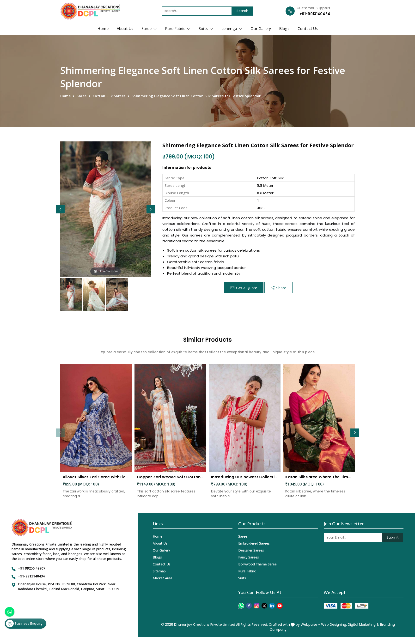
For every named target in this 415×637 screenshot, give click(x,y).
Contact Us (308, 28)
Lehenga (229, 28)
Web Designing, (334, 624)
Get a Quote (246, 287)
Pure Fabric (175, 28)
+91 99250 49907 (31, 568)
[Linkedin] (272, 605)
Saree (147, 28)
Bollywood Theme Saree (257, 564)
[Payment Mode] (346, 605)
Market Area (162, 578)
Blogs (284, 28)
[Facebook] (249, 605)
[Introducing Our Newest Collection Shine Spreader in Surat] (245, 418)
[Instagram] (257, 605)
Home (103, 28)
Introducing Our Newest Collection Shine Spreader (244, 477)
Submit (393, 537)
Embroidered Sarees (254, 543)
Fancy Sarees (248, 557)
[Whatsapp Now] (9, 612)
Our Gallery (260, 28)
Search (242, 10)
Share (281, 287)
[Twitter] (264, 605)
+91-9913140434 (314, 13)
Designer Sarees (251, 550)
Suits (204, 28)
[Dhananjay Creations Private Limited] (90, 11)
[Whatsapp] (241, 605)
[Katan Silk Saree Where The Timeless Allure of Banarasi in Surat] (319, 418)
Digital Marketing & (363, 624)
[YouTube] (280, 605)
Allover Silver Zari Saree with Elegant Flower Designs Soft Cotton (96, 477)
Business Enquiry (28, 623)
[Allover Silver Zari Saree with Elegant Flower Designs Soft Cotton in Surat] (96, 418)
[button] (150, 209)
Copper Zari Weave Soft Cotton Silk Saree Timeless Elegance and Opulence (170, 477)
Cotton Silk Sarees (109, 96)
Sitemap (159, 571)
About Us (125, 28)
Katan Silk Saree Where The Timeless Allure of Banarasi (318, 477)
